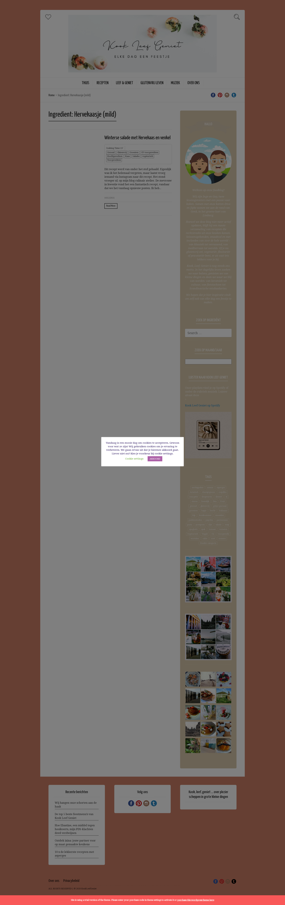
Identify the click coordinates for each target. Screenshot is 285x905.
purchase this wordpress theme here (195, 900)
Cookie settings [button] (134, 458)
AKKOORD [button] (155, 459)
